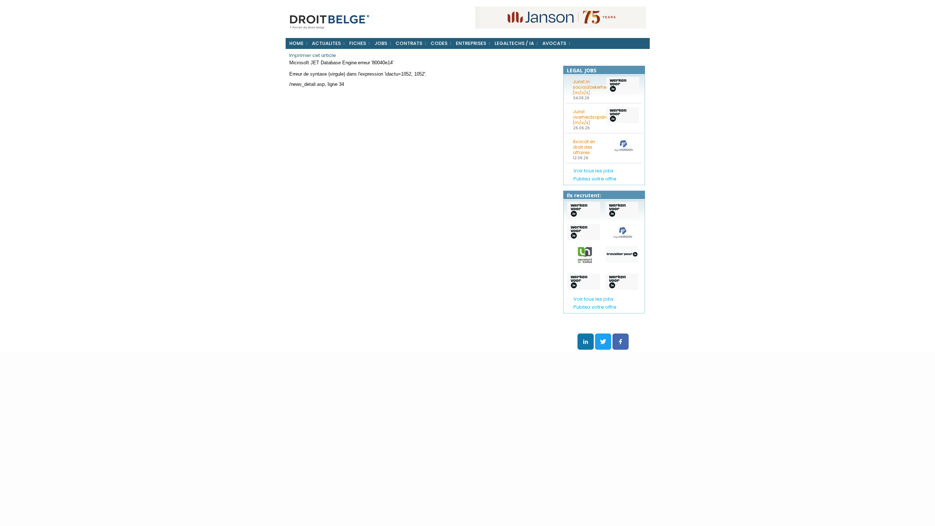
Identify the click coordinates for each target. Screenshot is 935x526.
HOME (296, 43)
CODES (439, 43)
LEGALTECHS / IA (514, 43)
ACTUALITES (326, 43)
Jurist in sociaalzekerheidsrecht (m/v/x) (587, 87)
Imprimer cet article (312, 55)
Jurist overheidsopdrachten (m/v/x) (587, 117)
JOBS (380, 43)
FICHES (357, 43)
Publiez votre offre (595, 178)
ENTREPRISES (471, 43)
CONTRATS (409, 43)
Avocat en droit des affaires (584, 147)
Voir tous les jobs (593, 170)
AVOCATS (554, 43)
